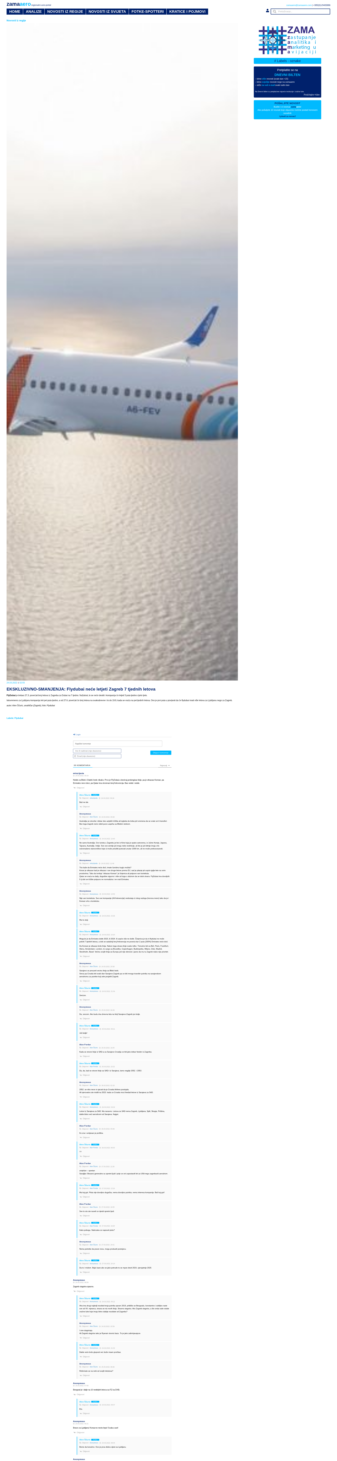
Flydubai (18, 718)
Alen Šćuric (94, 817)
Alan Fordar (94, 1066)
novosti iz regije (65, 11)
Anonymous (94, 839)
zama (29, 4)
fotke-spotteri (148, 11)
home (14, 11)
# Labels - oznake (287, 61)
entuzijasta (94, 798)
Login (78, 734)
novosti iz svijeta (107, 11)
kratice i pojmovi (187, 11)
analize (34, 11)
